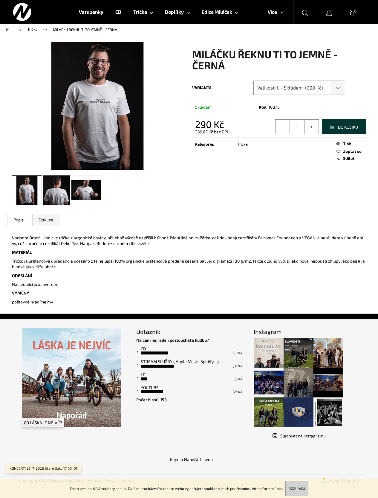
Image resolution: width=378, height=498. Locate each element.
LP (143, 374)
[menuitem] (91, 12)
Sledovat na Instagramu (303, 435)
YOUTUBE (150, 387)
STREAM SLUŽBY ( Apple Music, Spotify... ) (180, 361)
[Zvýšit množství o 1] (311, 127)
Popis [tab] (18, 219)
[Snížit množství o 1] (283, 127)
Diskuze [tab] (46, 219)
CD (143, 348)
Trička (242, 144)
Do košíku (348, 126)
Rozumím (297, 488)
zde (279, 488)
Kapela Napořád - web (191, 459)
